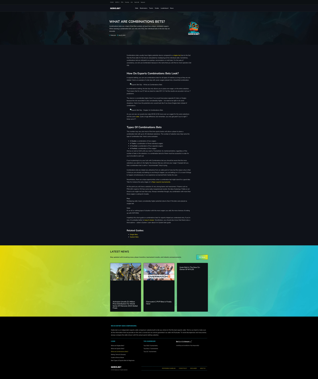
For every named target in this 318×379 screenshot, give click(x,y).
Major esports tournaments (161, 182)
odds (137, 117)
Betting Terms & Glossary (118, 354)
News (172, 8)
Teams (151, 8)
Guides (157, 8)
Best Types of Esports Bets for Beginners (122, 360)
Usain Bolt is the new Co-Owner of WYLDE (190, 268)
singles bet (177, 55)
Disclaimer (193, 368)
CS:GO (112, 2)
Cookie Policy (183, 368)
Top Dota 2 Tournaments (151, 348)
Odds (136, 8)
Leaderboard (164, 8)
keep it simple (149, 220)
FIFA (122, 2)
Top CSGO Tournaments (151, 345)
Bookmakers (143, 8)
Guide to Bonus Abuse (117, 357)
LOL (132, 2)
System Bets (134, 237)
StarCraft (136, 2)
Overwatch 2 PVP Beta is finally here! (159, 303)
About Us (202, 368)
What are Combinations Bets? (119, 351)
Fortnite (127, 2)
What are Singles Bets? (117, 345)
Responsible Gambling (169, 368)
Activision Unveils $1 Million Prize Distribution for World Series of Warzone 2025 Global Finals (125, 305)
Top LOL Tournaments (150, 351)
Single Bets (134, 234)
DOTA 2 (117, 2)
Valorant (143, 2)
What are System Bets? (117, 348)
